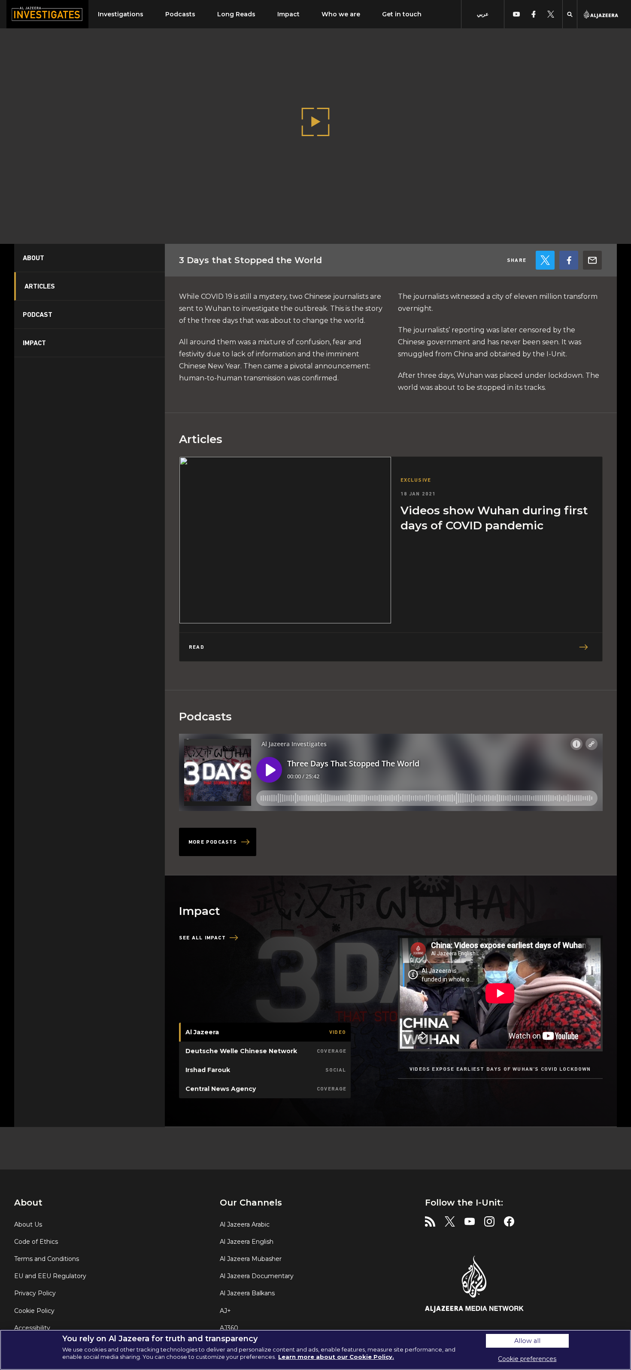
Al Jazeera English (246, 1241)
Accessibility (32, 1328)
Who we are (341, 14)
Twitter (545, 260)
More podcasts (212, 842)
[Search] (570, 14)
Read (196, 647)
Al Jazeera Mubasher (251, 1259)
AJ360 (229, 1328)
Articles (39, 286)
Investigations (120, 14)
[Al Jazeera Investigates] (47, 14)
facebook (533, 14)
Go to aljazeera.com (601, 14)
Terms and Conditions (46, 1259)
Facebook (568, 260)
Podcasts (180, 14)
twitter (550, 14)
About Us (28, 1224)
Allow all (527, 1341)
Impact (288, 14)
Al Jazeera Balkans (247, 1293)
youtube (516, 14)
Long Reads (236, 14)
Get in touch (402, 14)
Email (592, 260)
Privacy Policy (35, 1293)
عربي (482, 14)
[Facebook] (568, 260)
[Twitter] (545, 260)
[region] (315, 1350)
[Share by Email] (592, 260)
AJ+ (225, 1311)
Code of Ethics (36, 1241)
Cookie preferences (527, 1359)
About (33, 258)
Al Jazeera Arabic (245, 1224)
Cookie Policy (34, 1311)
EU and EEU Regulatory (50, 1276)
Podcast (37, 314)
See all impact (202, 938)
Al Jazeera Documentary (257, 1276)
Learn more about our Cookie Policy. (336, 1356)
